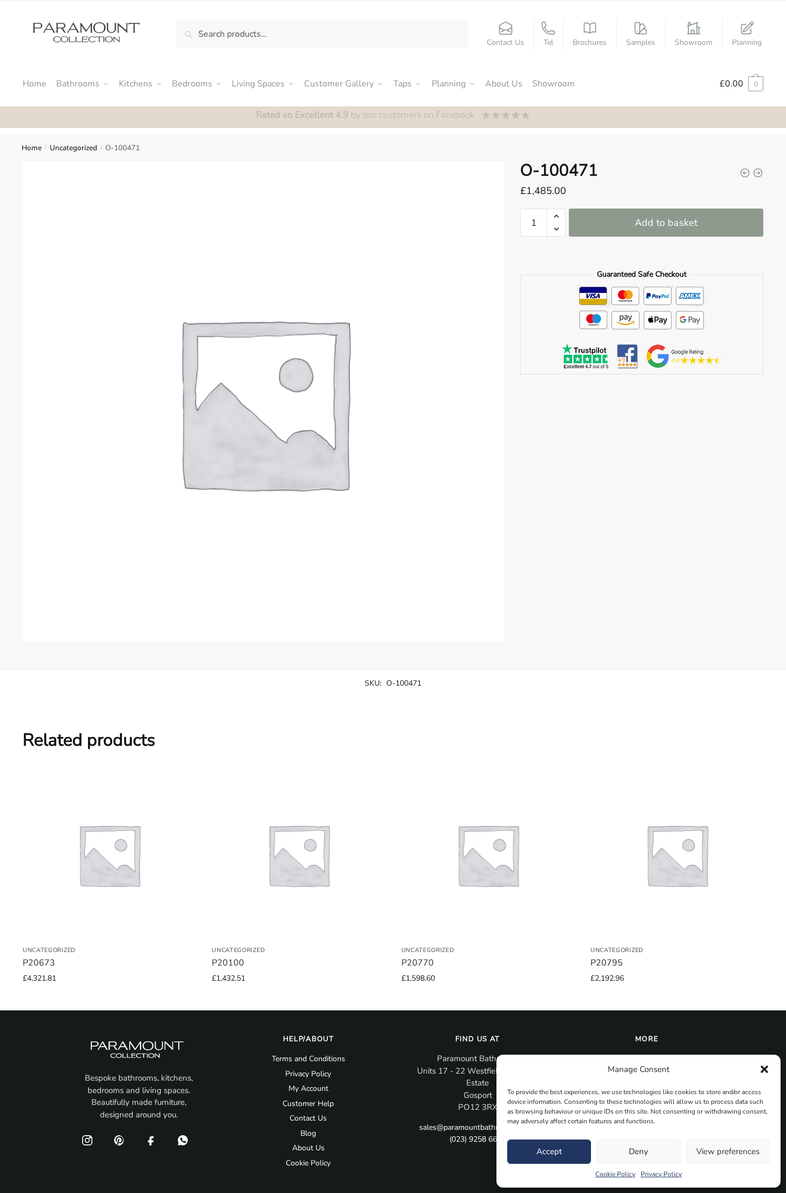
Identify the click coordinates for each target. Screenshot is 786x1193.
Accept (549, 1151)
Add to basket (666, 222)
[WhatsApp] (182, 1140)
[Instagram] (86, 1140)
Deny (638, 1151)
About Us (308, 1148)
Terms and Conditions (308, 1059)
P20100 (228, 963)
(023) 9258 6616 (477, 1139)
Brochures (590, 42)
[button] (764, 1069)
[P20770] (487, 854)
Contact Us (505, 42)
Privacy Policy (661, 1174)
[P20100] (298, 854)
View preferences (728, 1151)
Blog (308, 1133)
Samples (640, 42)
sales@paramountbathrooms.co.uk (477, 1127)
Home (32, 148)
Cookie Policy (615, 1174)
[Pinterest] (118, 1140)
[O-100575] (745, 172)
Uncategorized (73, 148)
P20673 (39, 963)
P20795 (606, 963)
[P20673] (109, 854)
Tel (548, 42)
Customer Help (308, 1103)
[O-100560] (758, 172)
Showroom (694, 42)
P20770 (417, 963)
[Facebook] (150, 1140)
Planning (747, 42)
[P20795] (676, 854)
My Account (308, 1088)
